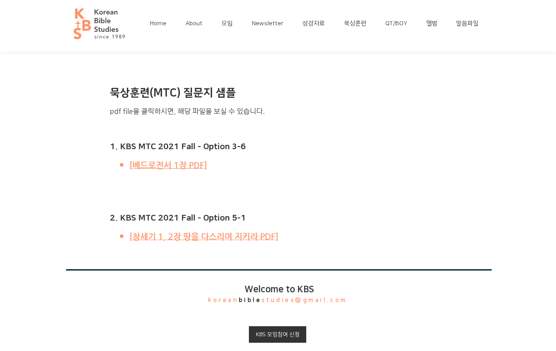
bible (250, 300)
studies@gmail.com (304, 300)
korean (223, 300)
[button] (197, 23)
